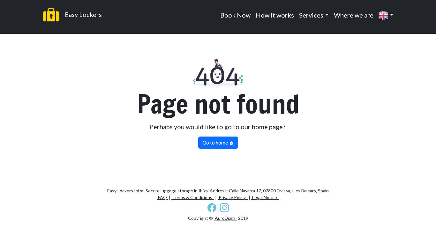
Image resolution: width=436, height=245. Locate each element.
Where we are (353, 15)
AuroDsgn (225, 218)
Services (311, 15)
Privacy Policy (233, 197)
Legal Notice (265, 197)
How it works (275, 15)
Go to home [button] (215, 142)
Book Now (235, 15)
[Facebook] (211, 207)
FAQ (162, 197)
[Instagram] (224, 207)
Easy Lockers (83, 14)
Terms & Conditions (192, 197)
